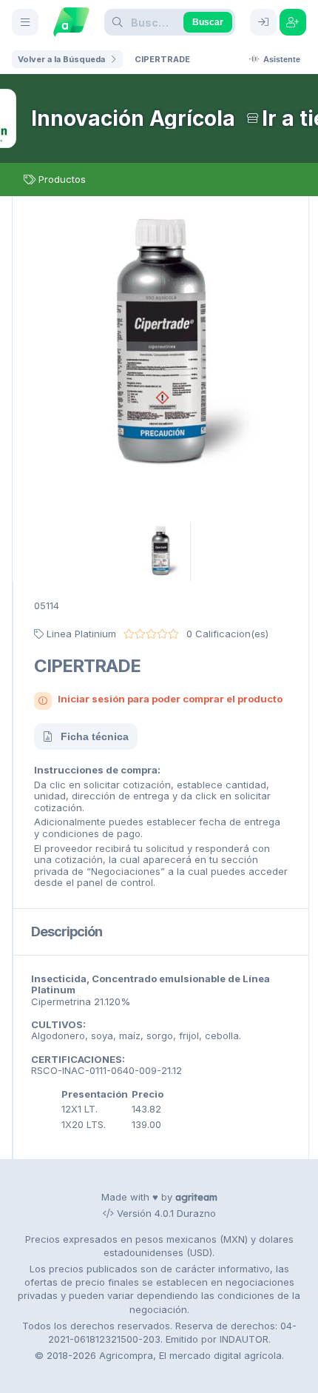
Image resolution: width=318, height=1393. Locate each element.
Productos (62, 179)
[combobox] (157, 22)
